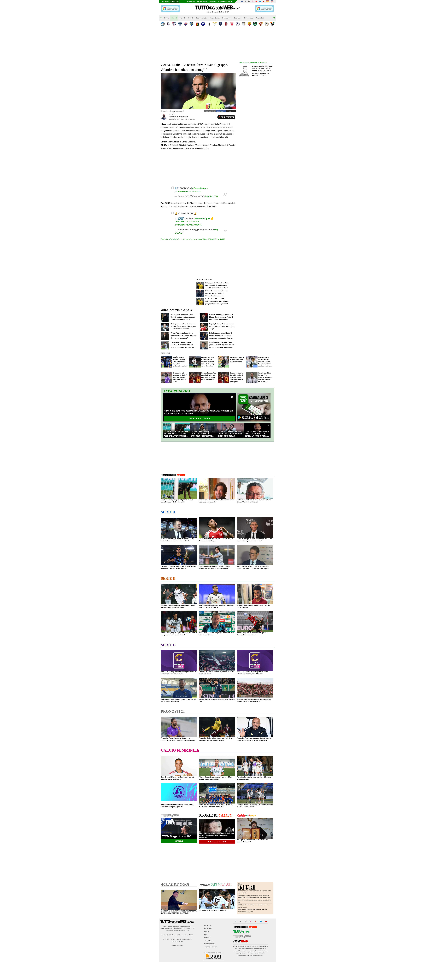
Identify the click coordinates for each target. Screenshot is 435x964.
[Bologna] (168, 24)
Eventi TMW (208, 928)
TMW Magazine (201, 1)
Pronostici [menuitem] (260, 18)
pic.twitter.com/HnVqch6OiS (188, 225)
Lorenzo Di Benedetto (178, 117)
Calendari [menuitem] (237, 18)
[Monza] (232, 24)
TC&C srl (169, 926)
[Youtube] (256, 1)
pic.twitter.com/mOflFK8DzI (188, 191)
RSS (205, 934)
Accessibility (208, 941)
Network (165, 1)
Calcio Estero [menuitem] (214, 18)
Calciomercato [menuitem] (201, 18)
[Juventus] (209, 24)
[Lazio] (214, 24)
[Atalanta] (162, 24)
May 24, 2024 (212, 196)
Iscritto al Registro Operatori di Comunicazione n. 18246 (177, 935)
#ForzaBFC (180, 221)
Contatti (207, 937)
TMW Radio (191, 1)
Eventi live (174, 1)
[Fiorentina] (185, 24)
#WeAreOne (193, 221)
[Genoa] (197, 24)
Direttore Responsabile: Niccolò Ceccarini (177, 930)
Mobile (206, 931)
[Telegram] (259, 1)
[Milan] (226, 24)
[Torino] (261, 24)
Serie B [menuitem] (182, 18)
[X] (245, 1)
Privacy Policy (209, 944)
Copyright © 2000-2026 (169, 939)
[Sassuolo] (255, 24)
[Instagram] (252, 1)
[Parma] (243, 24)
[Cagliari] (174, 24)
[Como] (180, 24)
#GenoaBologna (200, 188)
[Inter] (203, 24)
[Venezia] (272, 24)
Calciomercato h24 (225, 1)
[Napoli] (237, 24)
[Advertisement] (256, 151)
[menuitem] (161, 18)
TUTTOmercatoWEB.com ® (184, 939)
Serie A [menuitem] (174, 18)
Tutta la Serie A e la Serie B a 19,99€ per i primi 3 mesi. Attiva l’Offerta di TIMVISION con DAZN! (193, 239)
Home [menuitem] (166, 18)
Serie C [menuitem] (190, 18)
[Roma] (249, 24)
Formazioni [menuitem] (226, 18)
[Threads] (249, 1)
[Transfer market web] (272, 1)
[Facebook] (241, 1)
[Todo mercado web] (267, 1)
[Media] (263, 1)
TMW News (212, 1)
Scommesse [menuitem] (248, 18)
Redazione (208, 925)
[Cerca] (274, 18)
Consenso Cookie (210, 947)
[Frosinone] (191, 24)
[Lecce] (220, 24)
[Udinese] (266, 24)
